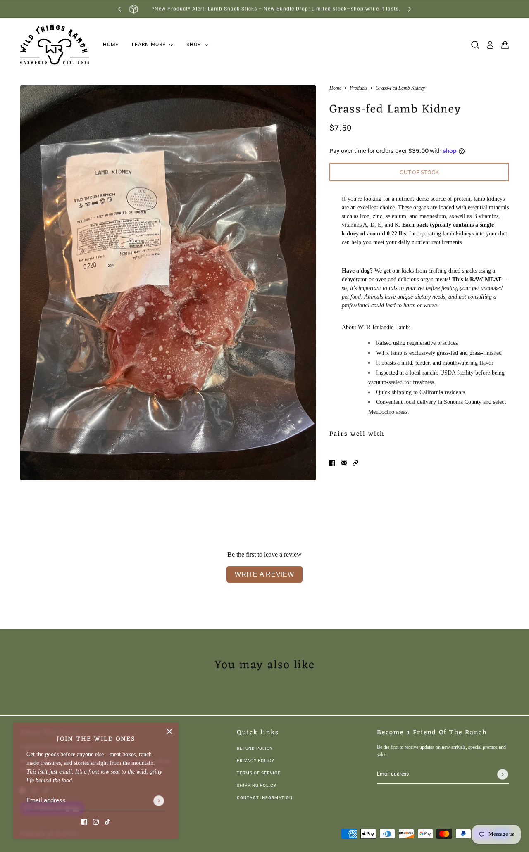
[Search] (475, 45)
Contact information (265, 797)
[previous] (119, 8)
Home (335, 88)
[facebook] (84, 821)
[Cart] (505, 45)
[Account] (490, 45)
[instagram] (96, 821)
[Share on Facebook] (332, 462)
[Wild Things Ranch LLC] (55, 45)
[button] (355, 462)
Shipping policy (256, 785)
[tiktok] (107, 821)
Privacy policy (255, 760)
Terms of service (259, 773)
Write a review (264, 574)
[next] (409, 8)
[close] (169, 731)
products (358, 88)
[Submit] (158, 800)
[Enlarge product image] (168, 282)
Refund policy (255, 748)
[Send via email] (344, 462)
